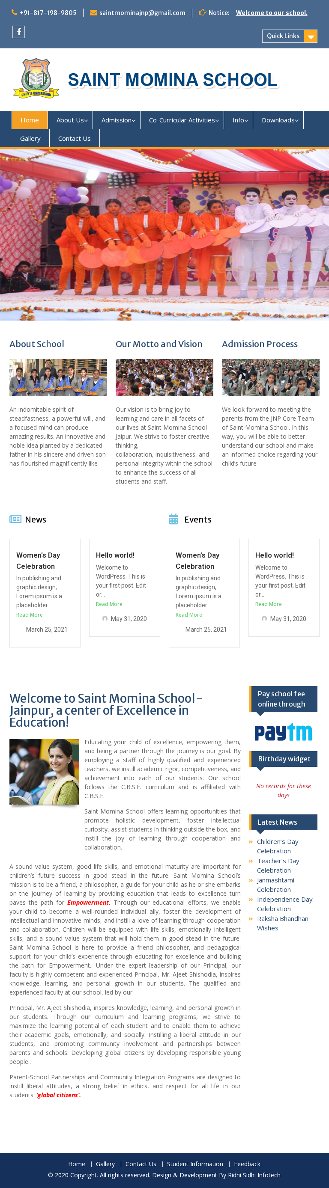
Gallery (30, 138)
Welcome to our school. (272, 13)
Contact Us (74, 138)
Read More (29, 614)
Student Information (195, 1164)
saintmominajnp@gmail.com (142, 13)
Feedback (247, 1164)
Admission (117, 120)
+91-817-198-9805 (48, 13)
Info (238, 120)
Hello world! (115, 555)
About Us (70, 120)
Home (30, 120)
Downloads (278, 120)
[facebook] (18, 32)
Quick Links (283, 36)
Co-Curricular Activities (182, 120)
